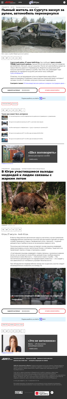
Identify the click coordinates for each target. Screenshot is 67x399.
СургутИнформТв (16, 73)
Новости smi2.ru (7, 163)
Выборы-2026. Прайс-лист (20, 360)
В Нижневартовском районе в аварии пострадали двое (44, 83)
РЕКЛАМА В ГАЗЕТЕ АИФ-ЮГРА (44, 358)
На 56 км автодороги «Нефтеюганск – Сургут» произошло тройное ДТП (28, 127)
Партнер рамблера (29, 392)
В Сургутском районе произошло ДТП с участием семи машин (26, 122)
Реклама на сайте (31, 358)
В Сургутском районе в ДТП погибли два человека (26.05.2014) (26, 133)
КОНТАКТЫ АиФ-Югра (19, 358)
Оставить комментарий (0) (52, 90)
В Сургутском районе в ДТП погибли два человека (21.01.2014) (26, 138)
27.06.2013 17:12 (5, 7)
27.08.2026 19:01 (6, 168)
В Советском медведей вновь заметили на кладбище (37, 296)
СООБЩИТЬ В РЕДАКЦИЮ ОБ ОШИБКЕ (38, 360)
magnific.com (11, 225)
